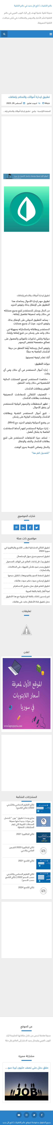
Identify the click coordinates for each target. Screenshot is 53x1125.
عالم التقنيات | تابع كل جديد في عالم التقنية (33, 5)
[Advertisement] (26, 67)
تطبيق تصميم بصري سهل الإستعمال (33, 555)
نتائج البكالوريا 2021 (25, 833)
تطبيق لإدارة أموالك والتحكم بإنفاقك (29, 96)
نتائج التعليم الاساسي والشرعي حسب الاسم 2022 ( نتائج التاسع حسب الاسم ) (20, 876)
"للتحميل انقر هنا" (41, 452)
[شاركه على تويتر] (37, 527)
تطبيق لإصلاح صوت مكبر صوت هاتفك (32, 580)
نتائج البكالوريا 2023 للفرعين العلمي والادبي (21, 849)
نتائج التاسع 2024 (26, 887)
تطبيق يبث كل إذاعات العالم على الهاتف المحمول (28, 561)
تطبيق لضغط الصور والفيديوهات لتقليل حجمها (29, 575)
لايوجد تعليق (31, 103)
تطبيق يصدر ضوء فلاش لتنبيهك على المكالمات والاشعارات (29, 568)
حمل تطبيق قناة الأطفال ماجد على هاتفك (31, 601)
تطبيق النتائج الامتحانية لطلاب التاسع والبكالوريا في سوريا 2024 (27, 549)
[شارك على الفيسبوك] (30, 527)
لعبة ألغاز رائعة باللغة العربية (38, 590)
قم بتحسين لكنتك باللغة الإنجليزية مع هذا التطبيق (28, 596)
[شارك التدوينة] (23, 527)
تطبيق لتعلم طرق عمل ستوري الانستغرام (31, 585)
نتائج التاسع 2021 (26, 860)
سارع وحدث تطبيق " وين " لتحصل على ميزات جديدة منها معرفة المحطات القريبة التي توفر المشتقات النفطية (19, 822)
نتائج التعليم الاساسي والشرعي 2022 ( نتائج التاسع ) (20, 806)
